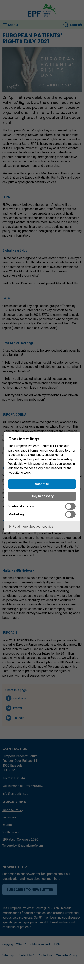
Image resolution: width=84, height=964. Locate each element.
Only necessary (42, 496)
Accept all (42, 484)
